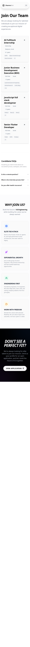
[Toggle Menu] (26, 5)
